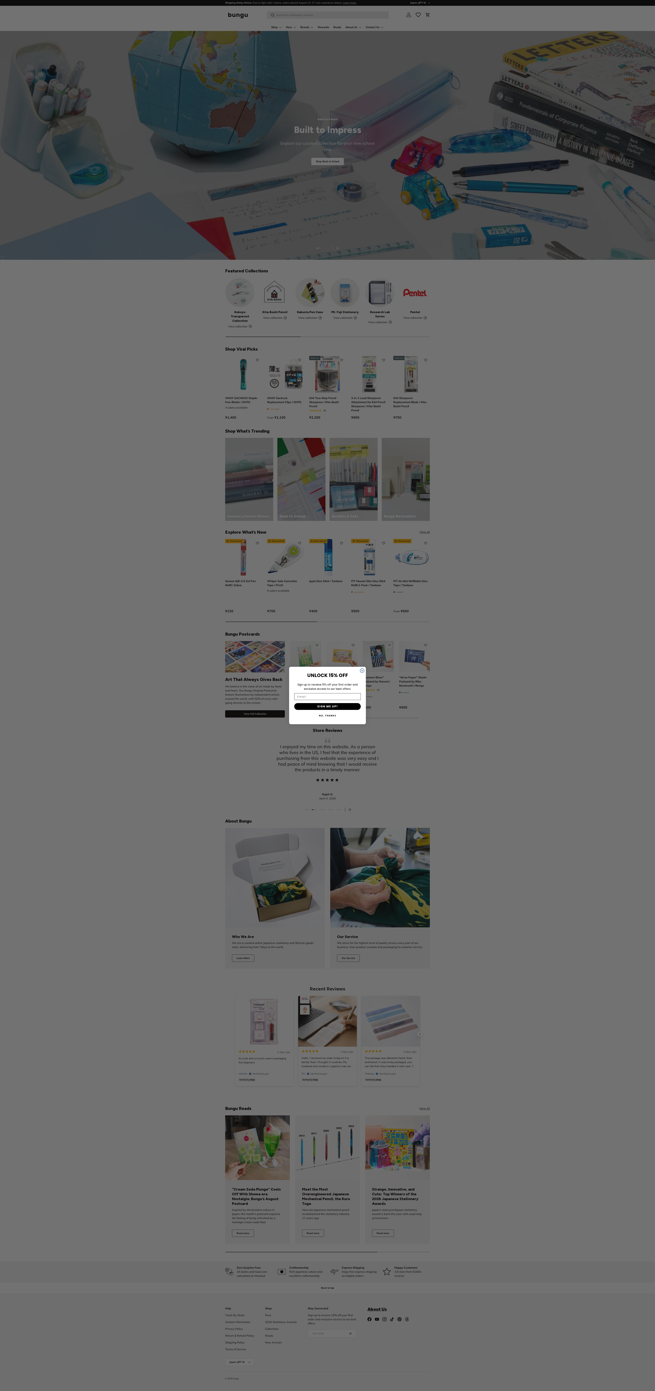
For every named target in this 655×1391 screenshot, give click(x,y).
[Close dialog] (362, 670)
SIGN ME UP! (327, 706)
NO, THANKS (327, 715)
